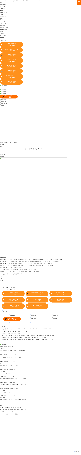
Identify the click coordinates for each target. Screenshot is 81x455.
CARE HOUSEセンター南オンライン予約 (11, 49)
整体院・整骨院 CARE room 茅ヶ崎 (12, 428)
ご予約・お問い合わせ (4, 35)
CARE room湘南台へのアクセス (7, 386)
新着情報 (6, 142)
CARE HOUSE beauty (9, 436)
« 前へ (1, 276)
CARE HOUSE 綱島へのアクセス (7, 367)
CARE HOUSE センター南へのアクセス (8, 359)
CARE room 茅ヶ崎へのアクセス (7, 375)
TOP (35, 3)
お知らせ (11, 142)
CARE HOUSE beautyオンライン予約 (11, 76)
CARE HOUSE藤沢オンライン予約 (11, 81)
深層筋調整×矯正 (3, 29)
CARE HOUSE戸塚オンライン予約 (11, 44)
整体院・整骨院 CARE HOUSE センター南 (14, 422)
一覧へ (1, 278)
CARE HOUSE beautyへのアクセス (7, 394)
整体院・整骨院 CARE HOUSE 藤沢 (12, 439)
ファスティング (3, 31)
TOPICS (71, 3)
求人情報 (2, 37)
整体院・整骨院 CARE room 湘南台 (12, 434)
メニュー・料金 (56, 3)
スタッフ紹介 (48, 3)
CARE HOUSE (11, 3)
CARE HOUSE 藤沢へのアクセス (7, 401)
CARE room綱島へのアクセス (6, 380)
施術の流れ (65, 3)
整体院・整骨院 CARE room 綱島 (12, 431)
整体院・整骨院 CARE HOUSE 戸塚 (12, 419)
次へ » (1, 280)
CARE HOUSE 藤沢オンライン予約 (37, 306)
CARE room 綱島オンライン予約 (11, 65)
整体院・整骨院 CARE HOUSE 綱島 (12, 425)
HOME (1, 142)
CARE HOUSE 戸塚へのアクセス (7, 352)
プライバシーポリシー (4, 38)
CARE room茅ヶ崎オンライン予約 (11, 60)
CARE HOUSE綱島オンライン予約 (11, 55)
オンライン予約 (3, 12)
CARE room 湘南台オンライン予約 (11, 71)
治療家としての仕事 (4, 27)
